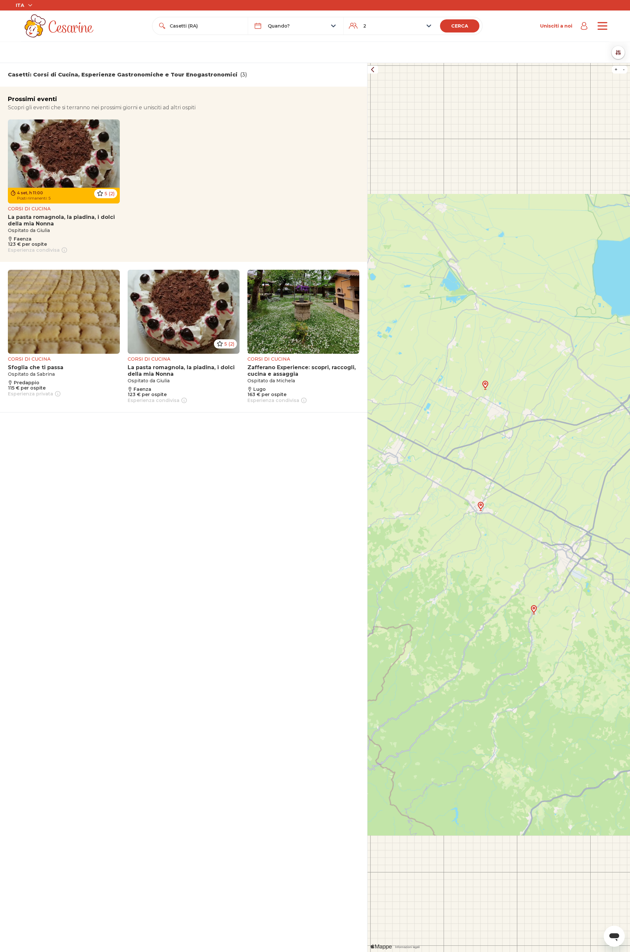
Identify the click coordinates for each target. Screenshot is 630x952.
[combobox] (206, 26)
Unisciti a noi (556, 26)
